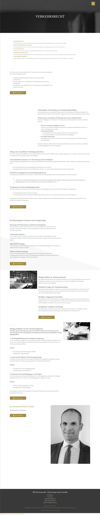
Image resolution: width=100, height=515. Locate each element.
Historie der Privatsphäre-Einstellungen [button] (51, 507)
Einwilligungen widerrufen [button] (68, 507)
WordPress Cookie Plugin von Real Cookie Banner (12, 514)
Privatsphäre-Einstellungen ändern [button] (33, 507)
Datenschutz (53, 505)
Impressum (46, 505)
